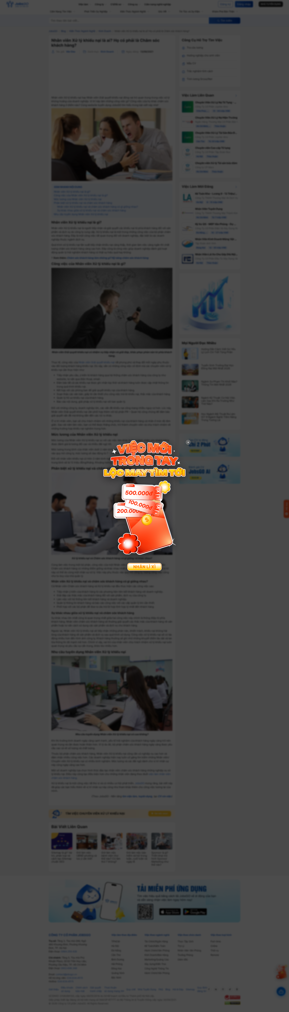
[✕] (144, 505)
